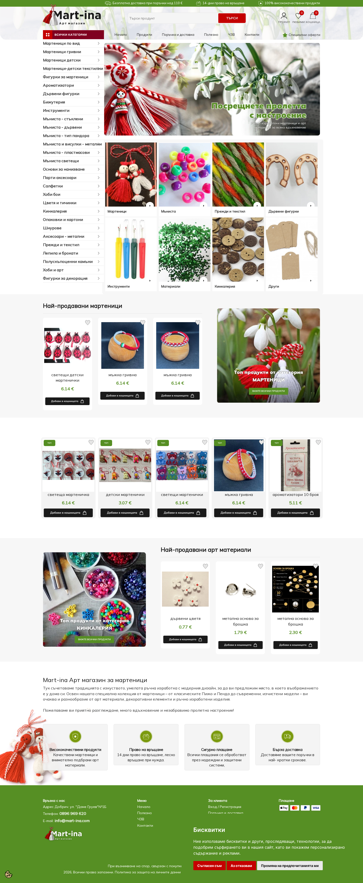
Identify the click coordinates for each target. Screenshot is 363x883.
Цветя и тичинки (59, 202)
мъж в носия (295, 494)
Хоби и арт (53, 269)
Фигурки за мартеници (65, 76)
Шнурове (52, 227)
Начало (121, 35)
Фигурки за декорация (65, 278)
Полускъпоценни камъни (68, 261)
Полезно (211, 35)
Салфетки (53, 185)
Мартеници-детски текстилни (73, 68)
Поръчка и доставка (178, 35)
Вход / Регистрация (224, 807)
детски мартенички (68, 494)
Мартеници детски (62, 60)
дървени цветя (185, 618)
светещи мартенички (125, 494)
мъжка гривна (122, 374)
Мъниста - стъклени (63, 118)
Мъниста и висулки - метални (72, 143)
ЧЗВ (231, 35)
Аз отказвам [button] (241, 865)
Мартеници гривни (62, 51)
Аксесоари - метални (63, 236)
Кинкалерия (55, 211)
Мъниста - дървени (62, 127)
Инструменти (56, 110)
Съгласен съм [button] (209, 865)
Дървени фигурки (61, 93)
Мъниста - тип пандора (66, 135)
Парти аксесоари (59, 177)
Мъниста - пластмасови (66, 152)
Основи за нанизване (64, 169)
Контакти (252, 35)
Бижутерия (54, 101)
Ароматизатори (58, 85)
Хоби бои (51, 194)
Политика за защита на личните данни (148, 872)
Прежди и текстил (61, 244)
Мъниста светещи (61, 160)
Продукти (144, 35)
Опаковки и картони (63, 219)
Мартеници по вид (61, 43)
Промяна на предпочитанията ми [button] (290, 865)
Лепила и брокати (60, 253)
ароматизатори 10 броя (239, 494)
